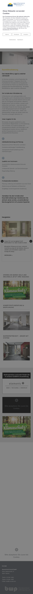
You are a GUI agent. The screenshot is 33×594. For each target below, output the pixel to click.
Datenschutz (12, 39)
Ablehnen (7, 34)
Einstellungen (16, 34)
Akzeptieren (26, 34)
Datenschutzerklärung (12, 28)
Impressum (20, 39)
